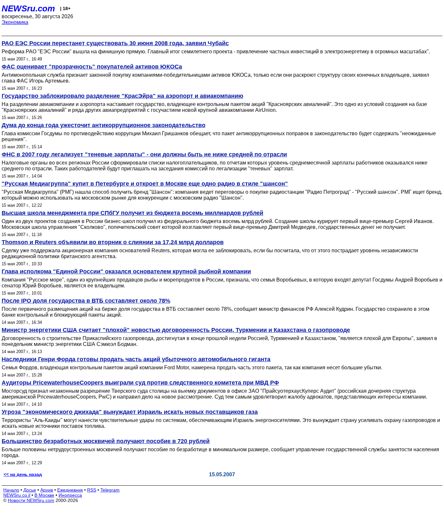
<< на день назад (23, 474)
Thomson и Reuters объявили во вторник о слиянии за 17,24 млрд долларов (113, 242)
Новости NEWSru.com (31, 500)
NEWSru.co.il (16, 495)
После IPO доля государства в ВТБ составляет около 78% (86, 300)
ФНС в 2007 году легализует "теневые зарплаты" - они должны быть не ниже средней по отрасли (144, 154)
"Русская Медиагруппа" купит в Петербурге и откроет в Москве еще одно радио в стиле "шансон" (145, 183)
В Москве (44, 495)
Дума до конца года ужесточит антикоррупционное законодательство (103, 125)
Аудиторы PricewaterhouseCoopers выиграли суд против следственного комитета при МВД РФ (140, 382)
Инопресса (70, 495)
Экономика (15, 22)
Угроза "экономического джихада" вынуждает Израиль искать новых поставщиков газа (130, 412)
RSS (91, 490)
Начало (11, 490)
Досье (29, 490)
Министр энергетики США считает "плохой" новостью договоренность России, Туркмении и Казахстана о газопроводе (176, 330)
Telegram (110, 490)
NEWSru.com (28, 8)
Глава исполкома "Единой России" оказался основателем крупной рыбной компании (126, 271)
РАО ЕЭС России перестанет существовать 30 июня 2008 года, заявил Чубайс (115, 43)
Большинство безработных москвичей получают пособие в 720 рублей (106, 441)
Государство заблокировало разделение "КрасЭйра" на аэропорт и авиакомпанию (122, 96)
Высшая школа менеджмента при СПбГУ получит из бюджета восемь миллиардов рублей (132, 213)
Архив (46, 490)
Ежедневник (70, 490)
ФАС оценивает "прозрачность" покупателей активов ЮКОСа (92, 66)
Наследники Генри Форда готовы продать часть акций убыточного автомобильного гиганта (136, 359)
